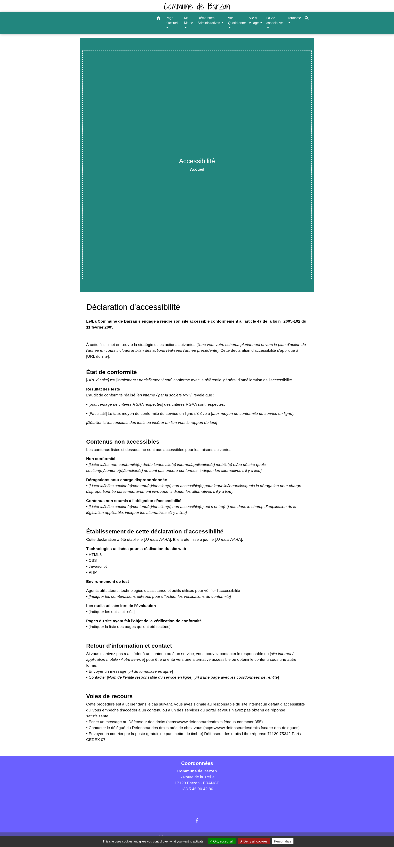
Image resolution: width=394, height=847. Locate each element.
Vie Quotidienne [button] (237, 20)
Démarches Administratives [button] (209, 20)
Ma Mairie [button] (188, 20)
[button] (158, 19)
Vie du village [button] (254, 20)
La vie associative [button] (274, 20)
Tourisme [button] (294, 18)
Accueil (197, 169)
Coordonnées (197, 763)
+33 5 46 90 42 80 (197, 789)
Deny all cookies (255, 841)
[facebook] (197, 820)
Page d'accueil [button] (172, 20)
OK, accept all (223, 841)
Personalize (282, 841)
